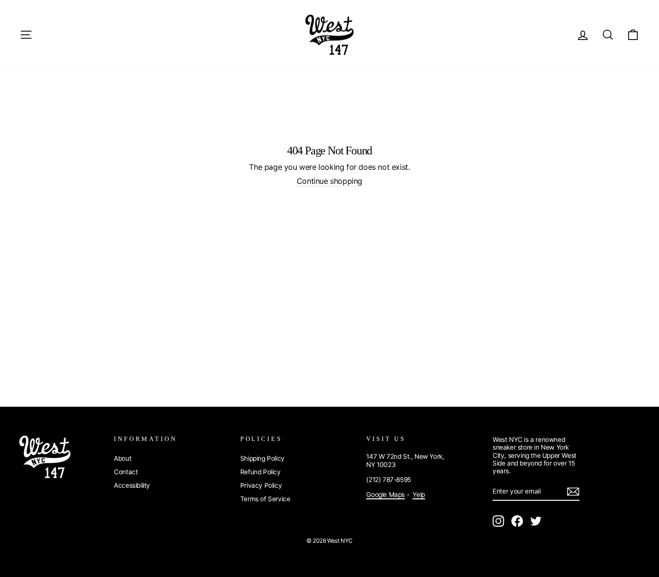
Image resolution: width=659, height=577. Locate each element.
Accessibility (132, 485)
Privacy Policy (261, 485)
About (122, 458)
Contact (125, 472)
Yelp (418, 494)
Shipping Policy (262, 458)
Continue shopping (329, 181)
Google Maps (385, 494)
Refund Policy (260, 472)
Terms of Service (265, 499)
